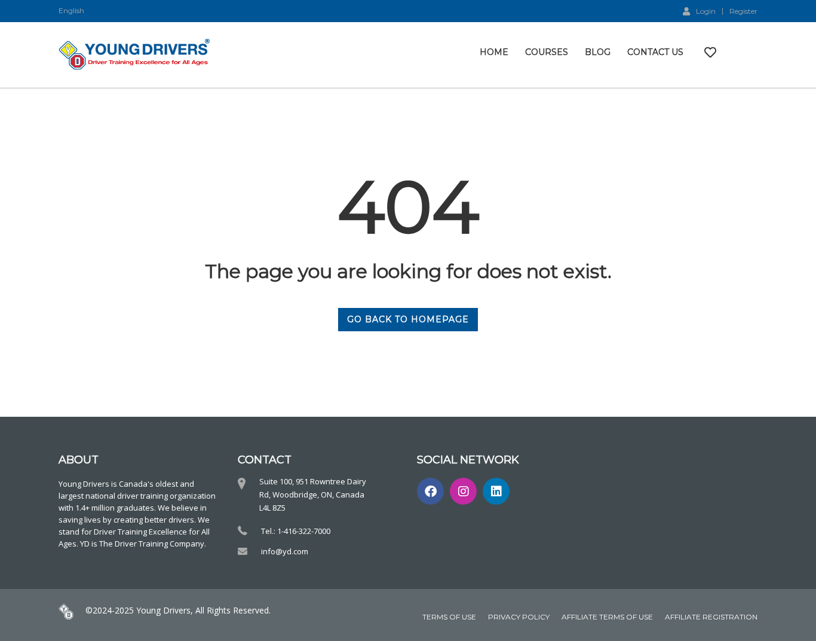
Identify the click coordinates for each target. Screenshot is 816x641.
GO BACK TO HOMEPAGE (408, 319)
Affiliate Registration (711, 616)
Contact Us (655, 52)
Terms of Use (449, 616)
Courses (546, 52)
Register (743, 11)
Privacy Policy (519, 616)
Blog (598, 52)
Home (494, 52)
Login (706, 11)
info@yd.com (284, 551)
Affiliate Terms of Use (607, 616)
